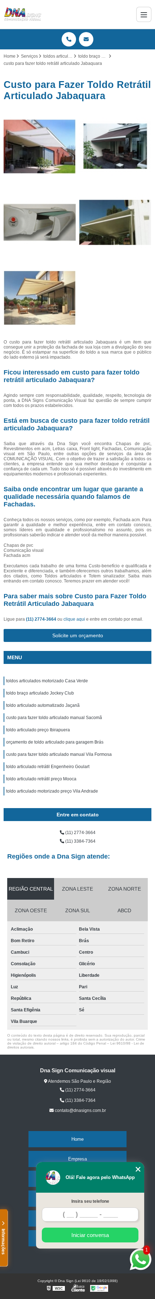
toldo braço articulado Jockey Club (40, 693)
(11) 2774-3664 (41, 619)
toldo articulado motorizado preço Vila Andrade (52, 791)
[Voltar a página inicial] (23, 14)
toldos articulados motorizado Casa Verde (47, 680)
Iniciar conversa (90, 1235)
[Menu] (144, 14)
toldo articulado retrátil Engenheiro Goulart (47, 766)
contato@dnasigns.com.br (80, 1110)
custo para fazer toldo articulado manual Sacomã (54, 717)
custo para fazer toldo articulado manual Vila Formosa (59, 754)
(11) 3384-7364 (80, 841)
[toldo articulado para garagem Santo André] (40, 222)
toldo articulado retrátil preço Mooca (41, 778)
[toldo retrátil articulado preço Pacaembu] (115, 222)
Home (77, 1139)
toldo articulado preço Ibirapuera (38, 729)
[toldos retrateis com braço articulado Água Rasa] (115, 147)
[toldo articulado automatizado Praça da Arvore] (40, 298)
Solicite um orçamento (77, 635)
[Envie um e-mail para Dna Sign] (86, 39)
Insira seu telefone (90, 1201)
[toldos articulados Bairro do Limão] (40, 147)
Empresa (77, 1159)
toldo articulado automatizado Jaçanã (43, 705)
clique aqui (74, 619)
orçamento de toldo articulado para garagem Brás (54, 742)
